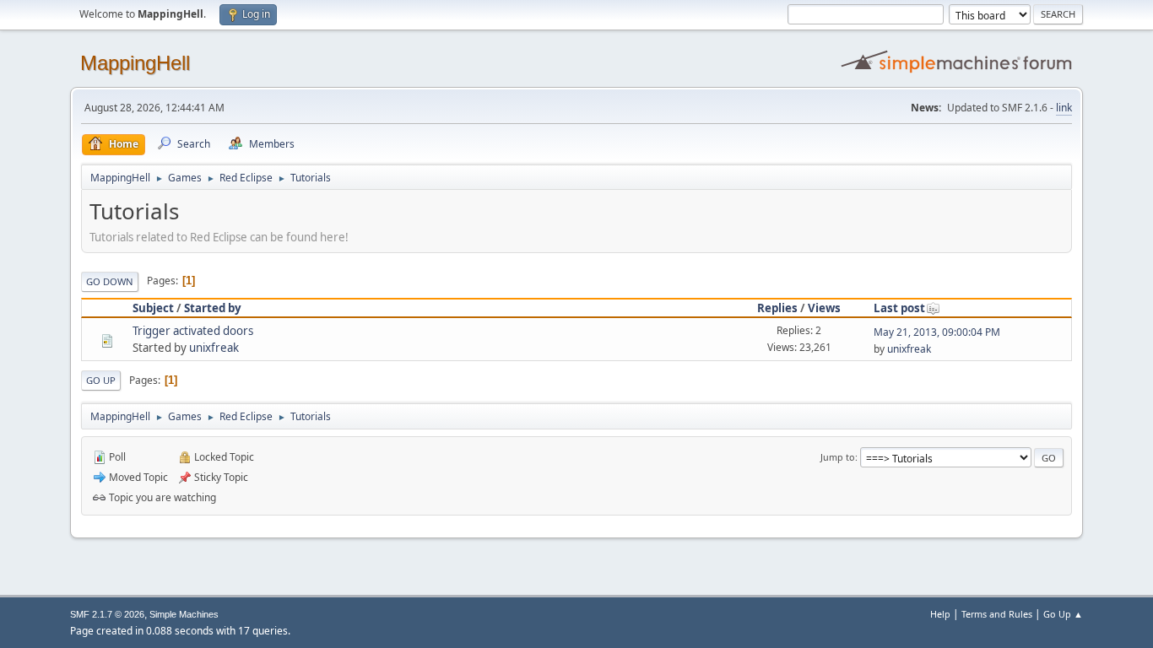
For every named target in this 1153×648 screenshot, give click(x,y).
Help (940, 614)
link (1064, 107)
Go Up (101, 380)
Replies (777, 308)
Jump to (837, 457)
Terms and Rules (996, 614)
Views (824, 308)
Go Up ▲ (1063, 614)
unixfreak (214, 347)
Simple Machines (184, 614)
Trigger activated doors (193, 330)
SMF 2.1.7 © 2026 (107, 614)
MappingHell (135, 62)
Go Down (109, 281)
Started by (212, 308)
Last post (899, 308)
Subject (153, 308)
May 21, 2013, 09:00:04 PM (937, 332)
